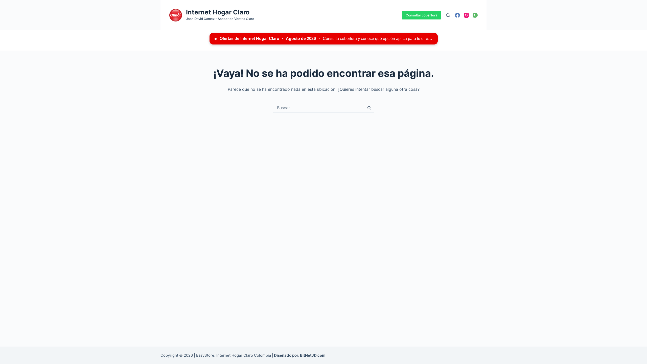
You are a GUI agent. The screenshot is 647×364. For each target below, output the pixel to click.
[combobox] (318, 108)
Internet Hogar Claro (217, 12)
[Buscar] (448, 15)
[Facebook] (457, 15)
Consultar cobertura (421, 15)
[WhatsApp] (475, 15)
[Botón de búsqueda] (369, 107)
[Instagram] (466, 15)
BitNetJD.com (313, 355)
